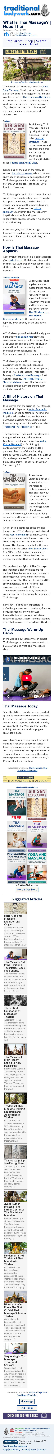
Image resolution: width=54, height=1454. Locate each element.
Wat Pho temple (18, 534)
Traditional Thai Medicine (17, 426)
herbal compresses (22, 173)
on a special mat (24, 336)
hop (30, 41)
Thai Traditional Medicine (36, 96)
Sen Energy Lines (38, 548)
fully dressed (16, 260)
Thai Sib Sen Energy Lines (23, 162)
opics (22, 44)
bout (33, 44)
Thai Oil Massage (38, 312)
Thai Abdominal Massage (27, 375)
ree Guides (15, 41)
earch (41, 41)
